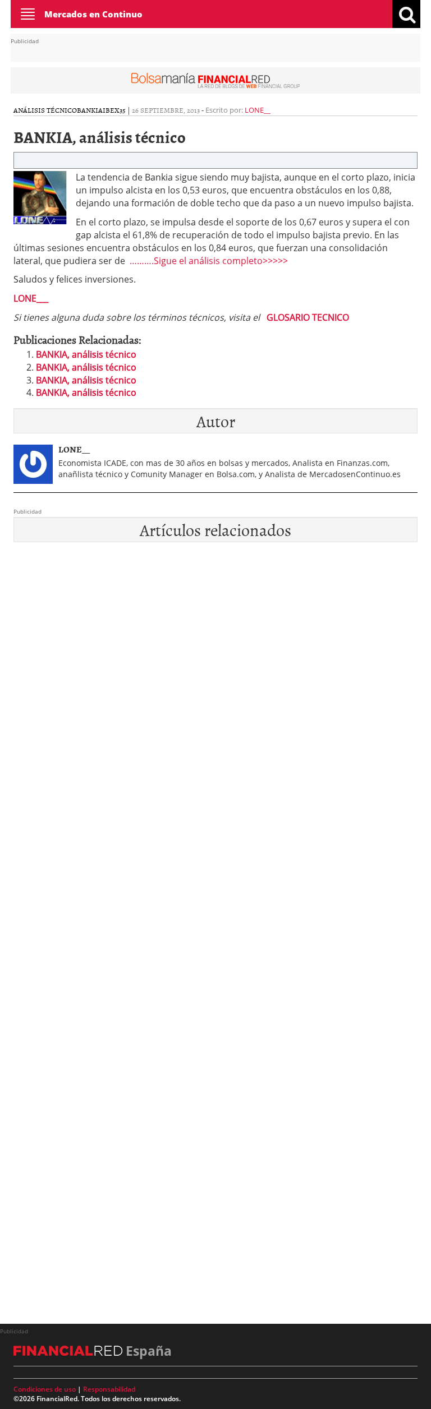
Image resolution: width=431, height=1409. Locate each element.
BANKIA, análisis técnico (86, 354)
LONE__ (257, 110)
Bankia (90, 110)
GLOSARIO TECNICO (308, 317)
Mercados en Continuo (93, 14)
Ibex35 (114, 110)
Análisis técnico (45, 110)
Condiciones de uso (44, 1389)
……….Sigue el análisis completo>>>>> (209, 261)
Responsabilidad (109, 1389)
